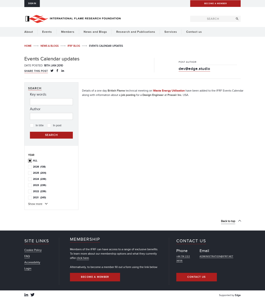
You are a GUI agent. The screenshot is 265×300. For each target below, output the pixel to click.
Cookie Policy (33, 250)
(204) (39, 172)
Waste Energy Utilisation (169, 90)
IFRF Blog (74, 45)
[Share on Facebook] (57, 71)
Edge (238, 295)
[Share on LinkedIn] (62, 71)
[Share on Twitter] (51, 71)
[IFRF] (73, 18)
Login (27, 268)
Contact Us (196, 277)
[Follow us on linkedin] (26, 295)
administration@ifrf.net (216, 256)
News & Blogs (50, 45)
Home (28, 45)
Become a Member (95, 277)
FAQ (27, 256)
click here (83, 258)
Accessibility (32, 262)
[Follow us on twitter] (32, 295)
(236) (39, 185)
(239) (39, 179)
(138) (39, 166)
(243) (39, 197)
